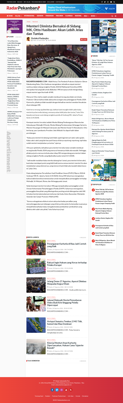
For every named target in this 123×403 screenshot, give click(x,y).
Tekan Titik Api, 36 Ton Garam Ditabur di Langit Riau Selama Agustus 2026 (102, 62)
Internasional (29, 16)
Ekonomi (40, 16)
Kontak (78, 396)
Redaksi (19, 2)
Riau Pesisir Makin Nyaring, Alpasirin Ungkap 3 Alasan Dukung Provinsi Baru (101, 84)
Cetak (84, 39)
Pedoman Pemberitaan (59, 396)
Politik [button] (17, 16)
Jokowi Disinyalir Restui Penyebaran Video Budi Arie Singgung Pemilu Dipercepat (64, 302)
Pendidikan (50, 16)
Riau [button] (85, 16)
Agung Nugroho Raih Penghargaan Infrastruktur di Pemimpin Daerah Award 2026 (102, 142)
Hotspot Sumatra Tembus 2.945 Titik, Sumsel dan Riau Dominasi (64, 322)
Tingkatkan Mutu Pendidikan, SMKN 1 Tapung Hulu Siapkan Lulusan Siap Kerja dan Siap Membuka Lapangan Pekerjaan (14, 64)
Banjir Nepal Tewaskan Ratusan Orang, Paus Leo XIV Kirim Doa (105, 234)
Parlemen (59, 16)
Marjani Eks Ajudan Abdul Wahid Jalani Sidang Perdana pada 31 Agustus (103, 131)
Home (10, 16)
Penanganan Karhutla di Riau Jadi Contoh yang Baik (66, 245)
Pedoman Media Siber (39, 2)
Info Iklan (27, 2)
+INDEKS (18, 37)
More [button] (93, 16)
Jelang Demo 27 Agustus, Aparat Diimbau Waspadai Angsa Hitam (66, 282)
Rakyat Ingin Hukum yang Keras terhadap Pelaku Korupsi (67, 263)
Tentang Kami (11, 2)
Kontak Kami (60, 2)
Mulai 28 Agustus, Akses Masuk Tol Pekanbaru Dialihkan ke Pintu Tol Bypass (103, 121)
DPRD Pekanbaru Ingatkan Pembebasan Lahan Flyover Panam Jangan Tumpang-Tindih (103, 73)
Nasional (78, 16)
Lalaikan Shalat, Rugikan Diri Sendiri (104, 219)
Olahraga (69, 16)
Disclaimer (50, 2)
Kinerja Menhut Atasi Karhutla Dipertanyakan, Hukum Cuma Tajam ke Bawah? (65, 345)
